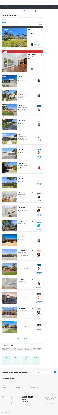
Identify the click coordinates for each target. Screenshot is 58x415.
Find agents (26, 6)
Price (26, 10)
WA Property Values (13, 403)
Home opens (13, 22)
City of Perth (48, 6)
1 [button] (20, 338)
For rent (17, 6)
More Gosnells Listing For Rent (16, 381)
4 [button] (24, 338)
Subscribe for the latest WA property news (15, 372)
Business (35, 6)
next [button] (27, 338)
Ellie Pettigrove (39, 111)
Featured (41, 24)
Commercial (31, 6)
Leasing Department (39, 182)
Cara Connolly (36, 43)
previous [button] (18, 338)
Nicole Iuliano (39, 213)
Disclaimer (5, 412)
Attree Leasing (39, 228)
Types (33, 10)
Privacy (2, 412)
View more (3, 19)
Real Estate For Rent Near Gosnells (29, 381)
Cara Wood (35, 67)
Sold (20, 6)
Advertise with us (13, 401)
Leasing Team (39, 286)
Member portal (25, 393)
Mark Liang (39, 97)
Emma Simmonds (38, 199)
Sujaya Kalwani (38, 82)
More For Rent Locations (41, 381)
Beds (29, 10)
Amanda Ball (39, 169)
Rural (39, 6)
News (11, 396)
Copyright (9, 412)
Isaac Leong (39, 139)
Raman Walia (39, 126)
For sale (13, 6)
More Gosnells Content (5, 381)
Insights (42, 6)
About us (12, 398)
